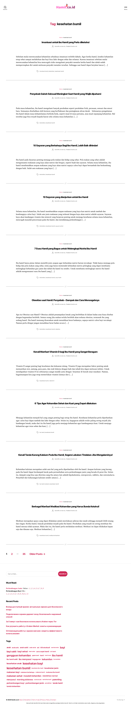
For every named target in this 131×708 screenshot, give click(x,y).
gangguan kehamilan (19, 655)
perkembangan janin (34, 683)
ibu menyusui (25, 659)
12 (27, 594)
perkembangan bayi (15, 683)
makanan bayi (13, 672)
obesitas (57, 329)
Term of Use (36, 700)
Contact (53, 700)
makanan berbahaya (27, 672)
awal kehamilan (55, 647)
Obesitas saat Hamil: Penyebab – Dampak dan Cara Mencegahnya (65, 300)
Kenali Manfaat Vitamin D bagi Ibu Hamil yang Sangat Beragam (65, 351)
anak (9, 647)
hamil (42, 655)
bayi (62, 647)
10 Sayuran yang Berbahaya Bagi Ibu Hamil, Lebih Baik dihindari (65, 145)
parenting (57, 679)
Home (60, 37)
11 (25, 594)
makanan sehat (14, 676)
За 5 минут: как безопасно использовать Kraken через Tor (31, 621)
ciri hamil (53, 651)
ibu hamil (42, 432)
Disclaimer (27, 700)
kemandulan (56, 659)
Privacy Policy (45, 700)
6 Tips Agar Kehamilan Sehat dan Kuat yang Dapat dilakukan (65, 403)
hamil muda (48, 655)
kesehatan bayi (33, 663)
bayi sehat (23, 651)
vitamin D (51, 380)
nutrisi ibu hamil (46, 679)
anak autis (15, 647)
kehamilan (51, 71)
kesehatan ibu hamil (37, 668)
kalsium (47, 484)
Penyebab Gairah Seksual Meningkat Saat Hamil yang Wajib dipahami (65, 93)
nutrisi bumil (37, 679)
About (21, 700)
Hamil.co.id (15, 700)
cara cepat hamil (42, 652)
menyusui (11, 679)
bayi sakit (11, 651)
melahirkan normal (50, 676)
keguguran (36, 659)
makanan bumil (40, 672)
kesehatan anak (14, 663)
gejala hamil (35, 655)
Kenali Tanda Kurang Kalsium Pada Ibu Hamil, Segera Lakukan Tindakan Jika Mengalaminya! (65, 454)
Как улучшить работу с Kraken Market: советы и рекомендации (33, 626)
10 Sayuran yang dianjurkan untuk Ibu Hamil (65, 197)
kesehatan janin (51, 668)
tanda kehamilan (13, 686)
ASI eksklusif (45, 648)
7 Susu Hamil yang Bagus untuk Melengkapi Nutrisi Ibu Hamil (65, 248)
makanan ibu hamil (53, 672)
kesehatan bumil (59, 71)
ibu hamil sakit (12, 659)
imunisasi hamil (44, 71)
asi (38, 648)
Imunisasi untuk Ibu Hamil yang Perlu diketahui (65, 42)
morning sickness (25, 679)
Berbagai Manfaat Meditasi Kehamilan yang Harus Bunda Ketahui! (65, 506)
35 (24, 553)
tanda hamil (58, 683)
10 (23, 594)
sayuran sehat (59, 226)
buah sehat (32, 651)
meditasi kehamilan (54, 535)
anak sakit (24, 647)
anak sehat (32, 647)
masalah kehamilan (32, 676)
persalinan (48, 683)
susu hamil (58, 277)
